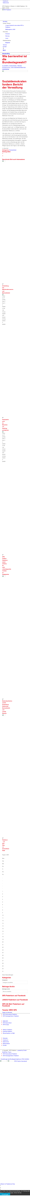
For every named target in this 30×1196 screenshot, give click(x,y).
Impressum (5, 1)
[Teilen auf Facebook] (4, 153)
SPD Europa (6, 1024)
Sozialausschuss (6, 67)
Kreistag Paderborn (7, 1031)
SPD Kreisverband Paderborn (10, 1014)
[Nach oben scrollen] (0, 1185)
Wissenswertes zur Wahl (9, 1033)
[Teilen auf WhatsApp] (4, 156)
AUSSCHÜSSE (13, 66)
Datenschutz (6, 2)
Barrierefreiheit (12, 150)
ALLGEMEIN (5, 66)
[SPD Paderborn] (14, 10)
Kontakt (5, 1045)
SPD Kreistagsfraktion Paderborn (11, 1016)
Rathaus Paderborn (7, 1029)
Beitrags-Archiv (6, 989)
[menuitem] (15, 1)
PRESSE (19, 66)
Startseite (5, 1038)
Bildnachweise (6, 1043)
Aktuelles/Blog (6, 53)
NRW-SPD (5, 1021)
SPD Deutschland (7, 1023)
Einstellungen (5, 1194)
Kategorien (5, 980)
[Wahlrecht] (15, 71)
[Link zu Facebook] (3, 18)
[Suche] (3, 48)
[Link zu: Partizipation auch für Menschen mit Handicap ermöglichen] (3, 324)
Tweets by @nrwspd (7, 1012)
